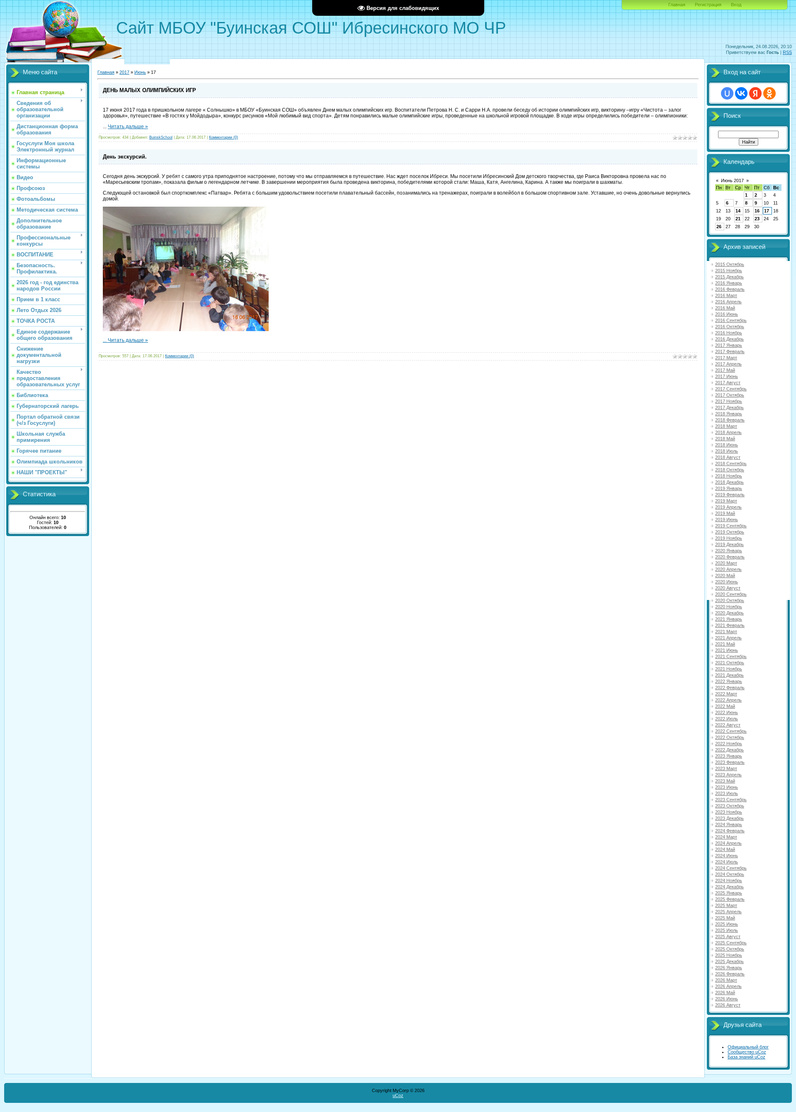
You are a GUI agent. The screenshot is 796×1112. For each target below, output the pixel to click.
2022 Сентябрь (731, 731)
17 (766, 210)
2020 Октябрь (729, 600)
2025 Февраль (730, 899)
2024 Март (726, 836)
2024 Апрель (728, 843)
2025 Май (725, 917)
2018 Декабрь (729, 482)
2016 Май (725, 307)
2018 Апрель (728, 432)
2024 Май (725, 849)
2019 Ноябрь (728, 538)
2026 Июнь (726, 998)
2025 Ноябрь (728, 955)
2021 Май (725, 643)
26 (718, 226)
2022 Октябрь (729, 737)
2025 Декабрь (729, 961)
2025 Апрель (728, 911)
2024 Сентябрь (731, 868)
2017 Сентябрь (731, 388)
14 (737, 210)
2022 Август (727, 724)
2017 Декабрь (729, 407)
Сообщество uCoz (747, 1051)
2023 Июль (726, 793)
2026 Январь (728, 967)
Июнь (140, 72)
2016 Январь (728, 282)
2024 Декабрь (729, 886)
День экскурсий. (125, 157)
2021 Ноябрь (728, 668)
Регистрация (708, 4)
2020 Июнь (726, 581)
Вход (736, 4)
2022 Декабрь (729, 749)
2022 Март (726, 693)
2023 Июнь (726, 787)
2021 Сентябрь (731, 656)
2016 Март (726, 295)
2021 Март (726, 631)
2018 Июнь (726, 444)
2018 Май (725, 438)
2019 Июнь (726, 519)
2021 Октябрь (729, 662)
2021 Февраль (730, 625)
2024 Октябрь (729, 874)
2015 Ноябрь (728, 270)
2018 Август (727, 457)
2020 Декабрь (729, 612)
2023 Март (726, 768)
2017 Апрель (728, 363)
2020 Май (725, 575)
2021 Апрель (728, 637)
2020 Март (726, 563)
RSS (787, 52)
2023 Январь (728, 756)
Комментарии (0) (223, 137)
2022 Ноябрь (728, 743)
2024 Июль (726, 861)
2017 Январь (728, 345)
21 (737, 218)
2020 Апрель (728, 569)
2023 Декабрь (729, 818)
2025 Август (727, 936)
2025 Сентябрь (731, 942)
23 (757, 218)
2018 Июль (726, 451)
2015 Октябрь (729, 264)
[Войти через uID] (727, 93)
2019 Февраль (730, 494)
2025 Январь (728, 892)
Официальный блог (748, 1046)
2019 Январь (728, 488)
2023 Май (725, 780)
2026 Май (725, 992)
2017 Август (727, 382)
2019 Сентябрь (731, 525)
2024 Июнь (726, 855)
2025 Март (726, 905)
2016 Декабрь (729, 339)
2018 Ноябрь (728, 475)
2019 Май (725, 513)
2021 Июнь (726, 650)
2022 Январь (728, 681)
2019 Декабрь (729, 544)
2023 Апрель (728, 774)
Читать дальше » (128, 126)
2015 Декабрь (729, 276)
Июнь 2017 (732, 180)
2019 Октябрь (729, 531)
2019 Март (726, 500)
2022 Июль (726, 718)
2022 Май (725, 706)
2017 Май (725, 370)
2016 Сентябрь (731, 320)
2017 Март (726, 357)
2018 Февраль (730, 419)
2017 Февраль (730, 351)
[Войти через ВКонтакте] (741, 93)
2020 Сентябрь (731, 594)
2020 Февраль (730, 556)
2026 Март (726, 980)
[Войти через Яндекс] (755, 93)
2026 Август (727, 1004)
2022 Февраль (730, 687)
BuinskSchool (160, 137)
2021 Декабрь (729, 675)
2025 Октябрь (729, 948)
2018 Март (726, 426)
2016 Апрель (728, 301)
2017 (124, 72)
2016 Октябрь (729, 326)
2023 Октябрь (729, 805)
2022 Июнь (726, 712)
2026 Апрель (728, 986)
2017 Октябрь (729, 395)
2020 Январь (728, 550)
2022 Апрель (728, 699)
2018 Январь (728, 413)
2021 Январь (728, 619)
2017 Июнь (726, 376)
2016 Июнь (726, 314)
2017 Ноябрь (728, 401)
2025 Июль (726, 930)
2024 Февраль (730, 830)
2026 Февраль (730, 973)
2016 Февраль (730, 289)
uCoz (398, 1095)
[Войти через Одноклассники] (769, 93)
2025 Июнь (726, 924)
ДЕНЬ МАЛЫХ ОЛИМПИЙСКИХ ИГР (149, 90)
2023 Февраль (730, 762)
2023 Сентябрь (731, 799)
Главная (676, 4)
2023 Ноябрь (728, 812)
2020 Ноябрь (728, 606)
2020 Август (727, 587)
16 (757, 210)
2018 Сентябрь (731, 463)
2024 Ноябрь (728, 880)
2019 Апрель (728, 507)
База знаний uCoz (746, 1056)
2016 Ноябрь (728, 332)
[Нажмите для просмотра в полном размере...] (186, 329)
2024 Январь (728, 824)
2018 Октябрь (729, 469)
